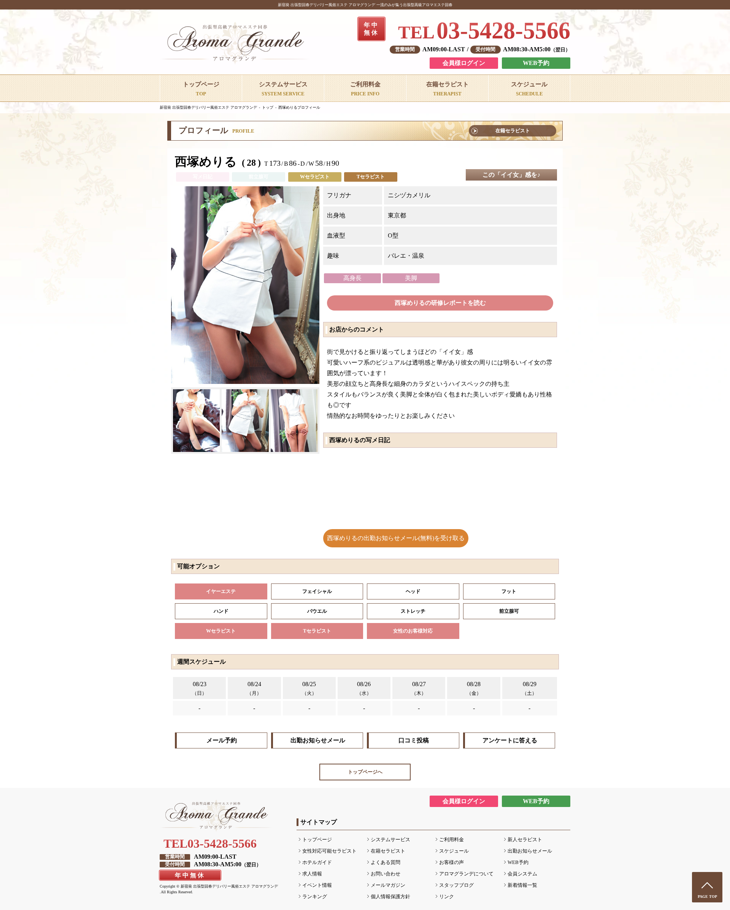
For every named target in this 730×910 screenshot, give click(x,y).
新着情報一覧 (522, 885)
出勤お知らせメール (317, 740)
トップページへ (365, 772)
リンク (446, 896)
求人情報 (312, 874)
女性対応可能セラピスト (329, 851)
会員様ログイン (464, 63)
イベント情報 (317, 885)
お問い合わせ (385, 874)
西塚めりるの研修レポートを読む (440, 303)
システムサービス (390, 839)
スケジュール (454, 851)
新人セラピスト (525, 839)
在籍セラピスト (512, 130)
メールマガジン (388, 885)
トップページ (317, 839)
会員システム (522, 874)
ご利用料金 (451, 839)
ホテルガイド (317, 862)
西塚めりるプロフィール (299, 107)
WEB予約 (536, 63)
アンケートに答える (509, 740)
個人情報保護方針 (390, 896)
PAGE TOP (707, 896)
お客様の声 (451, 862)
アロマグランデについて (466, 874)
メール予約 (221, 740)
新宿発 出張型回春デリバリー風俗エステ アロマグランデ (208, 107)
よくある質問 (385, 862)
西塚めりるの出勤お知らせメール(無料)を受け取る (396, 538)
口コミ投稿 (413, 740)
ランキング (314, 896)
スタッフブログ (456, 885)
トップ (267, 107)
